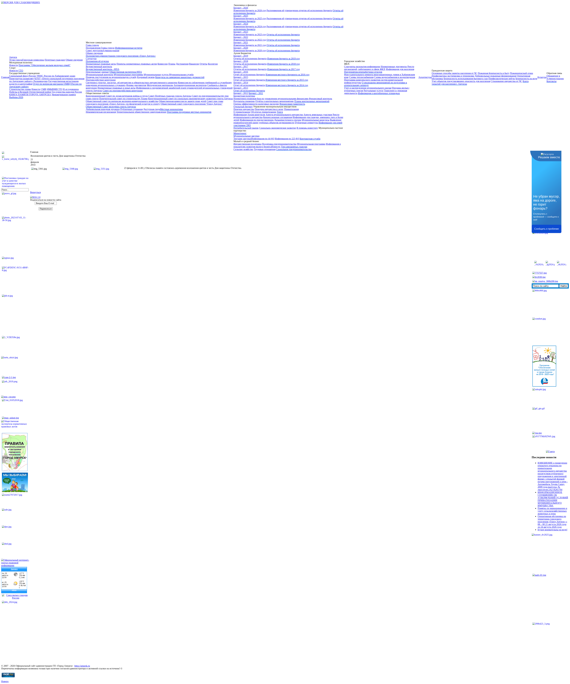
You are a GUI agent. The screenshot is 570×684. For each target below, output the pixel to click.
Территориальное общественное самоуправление (141, 112)
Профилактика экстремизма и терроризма (453, 76)
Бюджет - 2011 (256, 93)
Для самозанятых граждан (294, 146)
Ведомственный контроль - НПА (102, 69)
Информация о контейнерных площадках (379, 93)
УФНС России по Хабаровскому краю (56, 76)
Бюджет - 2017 (240, 66)
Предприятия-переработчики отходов (363, 72)
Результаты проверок (244, 101)
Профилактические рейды (501, 78)
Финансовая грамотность (292, 104)
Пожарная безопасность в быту (493, 73)
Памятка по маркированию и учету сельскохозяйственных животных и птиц (552, 511)
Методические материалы (160, 85)
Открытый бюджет (243, 106)
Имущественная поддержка (247, 144)
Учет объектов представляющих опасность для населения (461, 81)
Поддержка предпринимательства (279, 144)
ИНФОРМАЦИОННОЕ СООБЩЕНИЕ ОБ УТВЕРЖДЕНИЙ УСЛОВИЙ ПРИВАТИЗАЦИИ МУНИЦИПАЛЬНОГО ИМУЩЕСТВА (553, 499)
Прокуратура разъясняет (21, 78)
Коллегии (213, 64)
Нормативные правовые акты (101, 64)
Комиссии (162, 64)
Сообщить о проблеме (546, 229)
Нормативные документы (394, 66)
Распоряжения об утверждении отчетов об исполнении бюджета (299, 10)
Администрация (111, 50)
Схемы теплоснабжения (361, 77)
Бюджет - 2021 (240, 42)
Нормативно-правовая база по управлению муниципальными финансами (271, 98)
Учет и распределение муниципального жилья (367, 88)
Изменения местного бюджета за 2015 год (287, 80)
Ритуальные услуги (373, 90)
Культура (542, 77)
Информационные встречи (128, 48)
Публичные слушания (131, 109)
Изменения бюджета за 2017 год (283, 69)
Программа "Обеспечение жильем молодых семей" (45, 65)
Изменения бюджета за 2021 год (249, 45)
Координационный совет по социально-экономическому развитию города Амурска (190, 98)
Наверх (5, 681)
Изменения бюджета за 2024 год (249, 26)
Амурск (13, 57)
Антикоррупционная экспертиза (190, 85)
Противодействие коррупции (101, 80)
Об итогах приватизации (263, 112)
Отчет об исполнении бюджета (249, 80)
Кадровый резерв (146, 77)
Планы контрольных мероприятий (311, 101)
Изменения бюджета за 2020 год (249, 50)
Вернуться (35, 192)
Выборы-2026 (16, 97)
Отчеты (203, 64)
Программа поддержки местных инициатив (189, 112)
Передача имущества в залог (269, 109)
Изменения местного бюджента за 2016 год (287, 74)
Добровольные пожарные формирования (495, 76)
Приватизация (291, 109)
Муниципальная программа (311, 144)
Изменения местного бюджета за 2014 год (287, 85)
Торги (280, 112)
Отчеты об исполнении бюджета (283, 34)
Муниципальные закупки (246, 136)
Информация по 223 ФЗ (287, 138)
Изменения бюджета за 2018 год (283, 64)
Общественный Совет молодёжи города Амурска (111, 106)
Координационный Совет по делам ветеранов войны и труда (117, 96)
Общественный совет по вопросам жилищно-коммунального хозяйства (122, 101)
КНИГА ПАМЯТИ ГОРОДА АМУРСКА (30, 94)
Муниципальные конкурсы (315, 120)
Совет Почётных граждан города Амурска (169, 96)
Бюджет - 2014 (240, 82)
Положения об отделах (97, 61)
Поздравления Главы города (100, 48)
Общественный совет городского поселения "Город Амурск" (192, 104)
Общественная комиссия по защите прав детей (182, 101)
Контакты (551, 81)
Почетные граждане (55, 60)
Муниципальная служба (181, 74)
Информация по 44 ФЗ (262, 138)
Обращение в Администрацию (555, 77)
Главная (5, 77)
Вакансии (194, 64)
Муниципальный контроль (99, 74)
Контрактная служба (310, 138)
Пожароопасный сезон (521, 73)
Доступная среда (151, 109)
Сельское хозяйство (243, 149)
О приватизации (241, 112)
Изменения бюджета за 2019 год (283, 58)
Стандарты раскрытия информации (362, 66)
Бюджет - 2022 (240, 37)
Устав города (15, 60)
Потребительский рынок (246, 128)
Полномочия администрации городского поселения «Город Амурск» (121, 56)
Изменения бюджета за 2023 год (249, 34)
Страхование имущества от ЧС (506, 81)
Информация (240, 114)
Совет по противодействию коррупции (123, 90)
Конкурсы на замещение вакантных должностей (179, 77)
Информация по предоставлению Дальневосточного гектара (270, 120)
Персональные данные (97, 72)
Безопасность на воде (526, 78)
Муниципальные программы (128, 74)
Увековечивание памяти (64, 94)
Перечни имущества (243, 109)
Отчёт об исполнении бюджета (249, 74)
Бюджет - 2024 (240, 24)
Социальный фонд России (22, 76)
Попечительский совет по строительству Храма (123, 98)
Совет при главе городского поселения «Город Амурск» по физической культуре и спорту (154, 102)
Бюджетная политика (244, 96)
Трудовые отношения (265, 149)
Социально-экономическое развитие (277, 128)
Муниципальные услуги (156, 74)
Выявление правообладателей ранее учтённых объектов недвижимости (287, 121)
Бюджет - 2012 (240, 93)
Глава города (92, 45)
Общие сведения (74, 60)
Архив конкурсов (256, 114)
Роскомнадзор (41, 81)
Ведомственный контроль (99, 66)
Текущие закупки (242, 138)
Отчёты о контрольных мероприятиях (274, 101)
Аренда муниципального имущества (284, 114)
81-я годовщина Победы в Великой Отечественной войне (44, 90)
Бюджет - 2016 (240, 72)
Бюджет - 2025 (240, 16)
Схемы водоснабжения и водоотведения (394, 77)
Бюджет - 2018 (240, 61)
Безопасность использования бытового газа (466, 78)
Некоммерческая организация (101, 112)
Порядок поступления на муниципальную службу (111, 77)
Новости (13, 65)
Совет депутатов (94, 50)
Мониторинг (240, 133)
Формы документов (136, 85)
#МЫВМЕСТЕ (54, 89)
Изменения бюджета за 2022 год (249, 40)
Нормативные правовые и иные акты (117, 88)
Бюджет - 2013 (240, 88)
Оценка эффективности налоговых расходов (256, 104)
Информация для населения (400, 69)
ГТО (21, 70)
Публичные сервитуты (306, 122)
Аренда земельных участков (318, 114)
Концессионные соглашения (277, 117)
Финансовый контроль (320, 98)
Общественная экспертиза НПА (125, 72)
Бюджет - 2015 (240, 77)
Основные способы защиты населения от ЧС (454, 73)
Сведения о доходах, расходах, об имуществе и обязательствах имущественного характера (131, 82)
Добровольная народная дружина (103, 109)
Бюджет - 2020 (240, 48)
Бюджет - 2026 (240, 8)
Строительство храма (20, 89)
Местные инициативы (171, 109)
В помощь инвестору (307, 128)
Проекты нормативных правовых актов (137, 64)
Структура (91, 58)
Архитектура (425, 77)
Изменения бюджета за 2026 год (249, 10)
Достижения (182, 64)
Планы (171, 64)
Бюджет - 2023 (240, 32)
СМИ (43, 89)
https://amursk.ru (82, 666)
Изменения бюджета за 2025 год (249, 18)
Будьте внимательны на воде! (552, 529)
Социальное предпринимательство (294, 149)
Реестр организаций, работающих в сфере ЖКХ (379, 67)
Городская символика (33, 60)
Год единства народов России (67, 92)
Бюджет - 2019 (240, 56)
